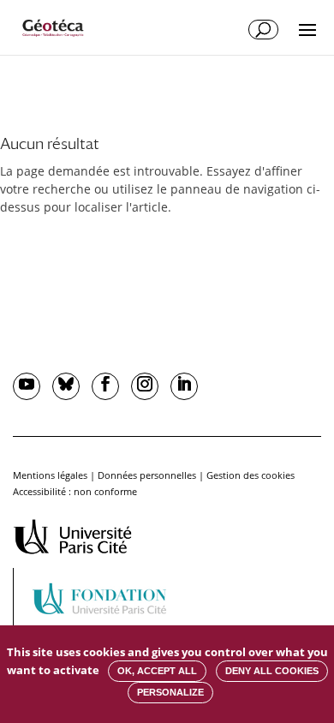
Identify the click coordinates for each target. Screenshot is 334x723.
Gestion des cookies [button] (250, 475)
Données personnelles (147, 475)
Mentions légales (50, 475)
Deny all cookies (272, 671)
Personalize (170, 692)
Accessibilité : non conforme (75, 491)
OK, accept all (157, 671)
